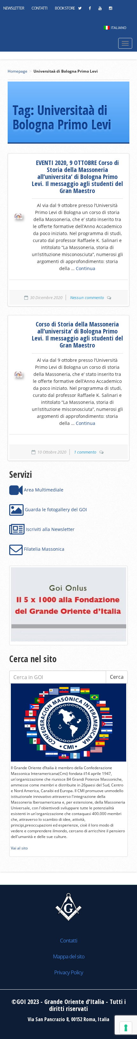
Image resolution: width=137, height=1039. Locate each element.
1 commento (85, 452)
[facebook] (90, 10)
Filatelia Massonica (43, 549)
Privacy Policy (68, 972)
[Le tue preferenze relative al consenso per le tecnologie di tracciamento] (126, 1028)
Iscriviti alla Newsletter (50, 529)
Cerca (117, 676)
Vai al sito (19, 848)
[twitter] (79, 10)
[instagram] (110, 10)
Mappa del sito (68, 956)
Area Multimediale (43, 490)
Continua (85, 268)
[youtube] (100, 10)
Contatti (39, 8)
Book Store (65, 8)
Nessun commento (87, 297)
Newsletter (13, 8)
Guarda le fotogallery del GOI (55, 509)
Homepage (17, 71)
